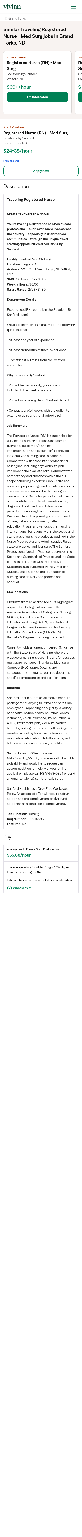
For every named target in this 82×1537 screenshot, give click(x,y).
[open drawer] (74, 6)
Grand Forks (17, 18)
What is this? (22, 888)
